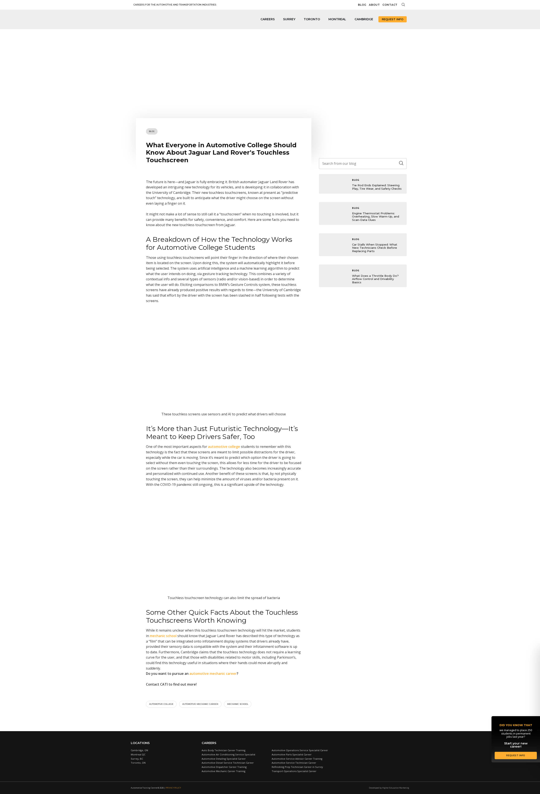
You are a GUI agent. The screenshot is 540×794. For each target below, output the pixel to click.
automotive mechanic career (200, 704)
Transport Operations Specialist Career (294, 771)
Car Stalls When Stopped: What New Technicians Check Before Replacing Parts (374, 248)
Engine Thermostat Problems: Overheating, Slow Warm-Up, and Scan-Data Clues (375, 216)
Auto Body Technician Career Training (223, 750)
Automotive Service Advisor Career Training (297, 758)
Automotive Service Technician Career (294, 762)
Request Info (392, 19)
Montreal (337, 19)
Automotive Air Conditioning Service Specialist (228, 754)
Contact (389, 4)
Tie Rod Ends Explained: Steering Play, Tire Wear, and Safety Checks (377, 187)
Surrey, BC (137, 758)
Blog (362, 4)
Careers (268, 19)
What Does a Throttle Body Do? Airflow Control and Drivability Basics (375, 279)
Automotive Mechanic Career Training (223, 771)
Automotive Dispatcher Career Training (224, 766)
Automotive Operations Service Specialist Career (300, 750)
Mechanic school (237, 704)
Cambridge (364, 19)
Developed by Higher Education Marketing (389, 787)
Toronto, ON (138, 762)
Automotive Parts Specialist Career (292, 754)
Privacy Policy (173, 787)
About (374, 4)
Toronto (312, 19)
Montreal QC (138, 754)
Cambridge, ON (139, 750)
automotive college (161, 704)
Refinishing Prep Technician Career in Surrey (297, 766)
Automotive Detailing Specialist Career (224, 758)
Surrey (289, 19)
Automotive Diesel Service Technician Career (228, 762)
